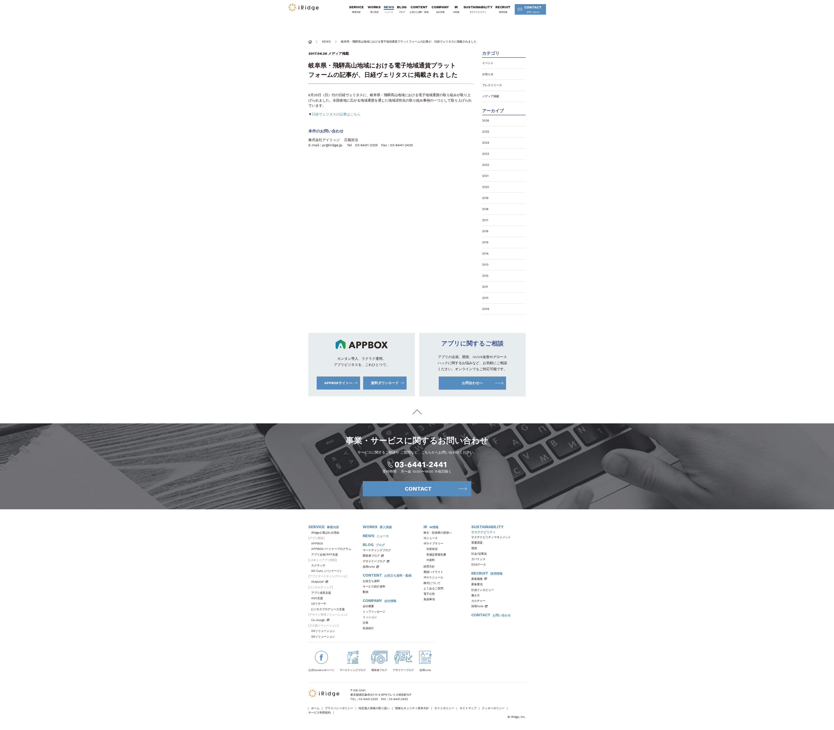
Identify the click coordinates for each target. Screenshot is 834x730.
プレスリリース (492, 85)
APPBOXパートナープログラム (331, 549)
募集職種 (477, 578)
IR (456, 9)
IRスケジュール (433, 577)
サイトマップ (468, 708)
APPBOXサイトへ (338, 383)
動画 (365, 592)
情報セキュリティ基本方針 (412, 708)
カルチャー (478, 600)
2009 (485, 309)
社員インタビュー (482, 590)
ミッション (370, 617)
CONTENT (419, 9)
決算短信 (432, 549)
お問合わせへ (472, 383)
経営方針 (429, 566)
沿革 (365, 622)
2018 (485, 209)
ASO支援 (317, 598)
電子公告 (429, 593)
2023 (485, 153)
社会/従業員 (479, 553)
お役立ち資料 (371, 581)
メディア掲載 (338, 53)
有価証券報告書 (436, 554)
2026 (485, 120)
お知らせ (487, 74)
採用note (369, 566)
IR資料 (430, 560)
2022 (485, 164)
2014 (485, 253)
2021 (485, 176)
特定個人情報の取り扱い (374, 708)
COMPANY (440, 9)
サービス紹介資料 (374, 586)
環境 (474, 548)
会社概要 (368, 606)
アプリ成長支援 (321, 592)
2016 (485, 231)
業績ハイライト (433, 572)
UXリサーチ (318, 603)
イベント (487, 63)
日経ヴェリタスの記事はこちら (336, 114)
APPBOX (317, 543)
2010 (485, 297)
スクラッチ (318, 565)
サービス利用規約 (319, 712)
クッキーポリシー (493, 708)
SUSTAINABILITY (478, 9)
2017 (485, 220)
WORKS (374, 9)
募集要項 (477, 584)
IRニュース (431, 538)
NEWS (389, 9)
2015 (485, 242)
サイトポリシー (444, 708)
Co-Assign (318, 620)
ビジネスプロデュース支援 (328, 609)
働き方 (475, 595)
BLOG (402, 9)
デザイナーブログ (374, 561)
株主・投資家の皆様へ (438, 532)
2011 (485, 286)
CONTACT (533, 9)
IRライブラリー (433, 543)
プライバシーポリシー (339, 708)
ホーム (315, 708)
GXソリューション (323, 636)
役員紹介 (368, 628)
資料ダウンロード (385, 383)
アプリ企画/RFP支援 (324, 554)
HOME (310, 41)
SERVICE (356, 9)
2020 (485, 187)
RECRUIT (503, 9)
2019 (485, 198)
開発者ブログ (371, 555)
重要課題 (477, 542)
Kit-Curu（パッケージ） (327, 570)
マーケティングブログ (377, 550)
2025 (485, 131)
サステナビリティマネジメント (491, 537)
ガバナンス (478, 559)
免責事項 (429, 599)
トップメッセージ (374, 611)
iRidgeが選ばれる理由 (325, 532)
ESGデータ (478, 564)
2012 (485, 275)
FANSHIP (317, 582)
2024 (485, 142)
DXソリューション (323, 631)
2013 (485, 264)
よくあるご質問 (433, 588)
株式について (432, 583)
